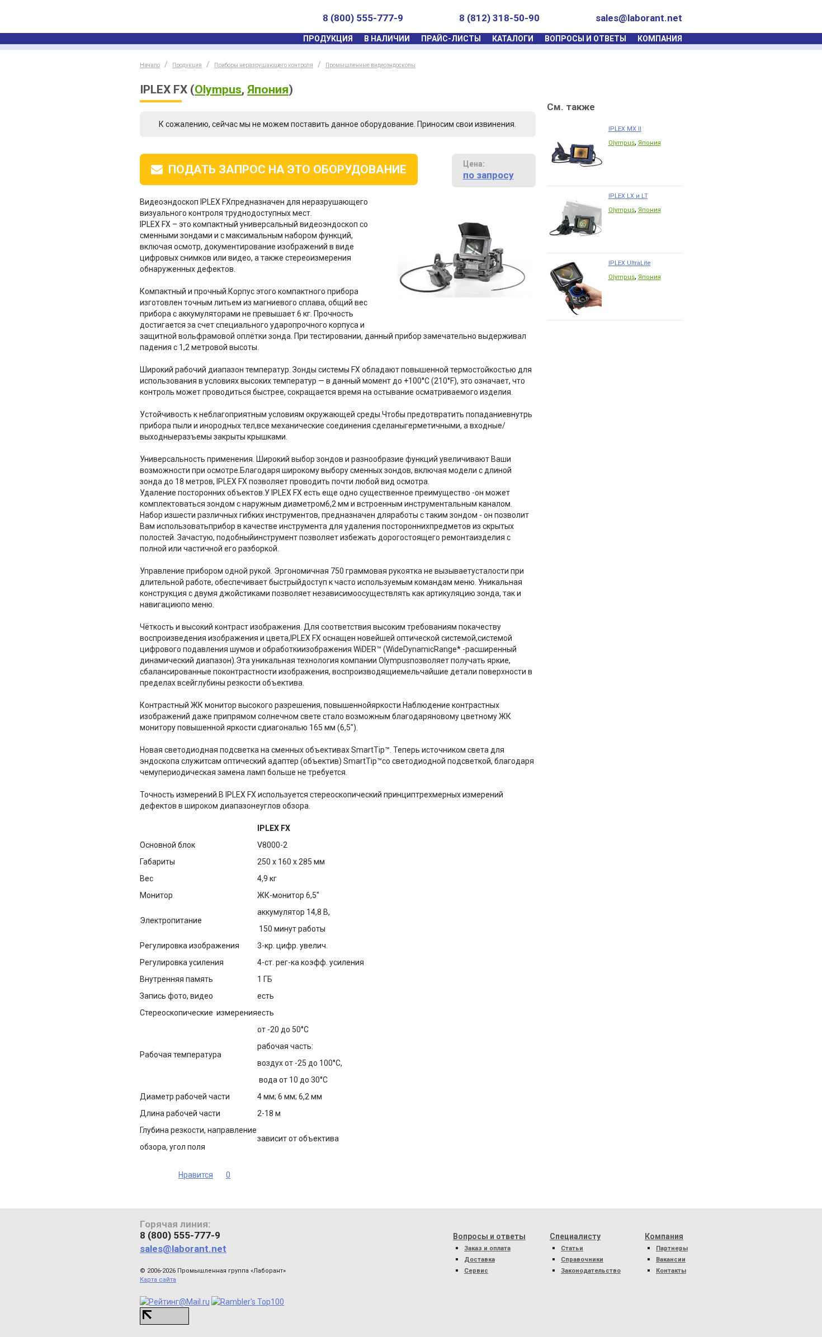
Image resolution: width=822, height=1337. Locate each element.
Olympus (218, 89)
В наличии (387, 38)
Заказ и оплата (487, 1248)
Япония (268, 89)
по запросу (488, 175)
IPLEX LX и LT (628, 196)
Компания (659, 38)
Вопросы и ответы (585, 38)
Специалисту (575, 1236)
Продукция (328, 38)
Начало (150, 65)
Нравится (195, 1174)
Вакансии (671, 1259)
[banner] (192, 18)
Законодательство (591, 1270)
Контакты (671, 1270)
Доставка (479, 1259)
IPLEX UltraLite (629, 263)
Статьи (572, 1248)
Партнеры (672, 1248)
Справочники (582, 1259)
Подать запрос (287, 169)
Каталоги (512, 38)
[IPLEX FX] (466, 257)
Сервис (476, 1270)
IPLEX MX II (624, 129)
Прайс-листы (451, 38)
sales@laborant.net (639, 17)
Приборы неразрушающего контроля (263, 65)
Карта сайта (158, 1279)
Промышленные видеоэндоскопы (370, 65)
